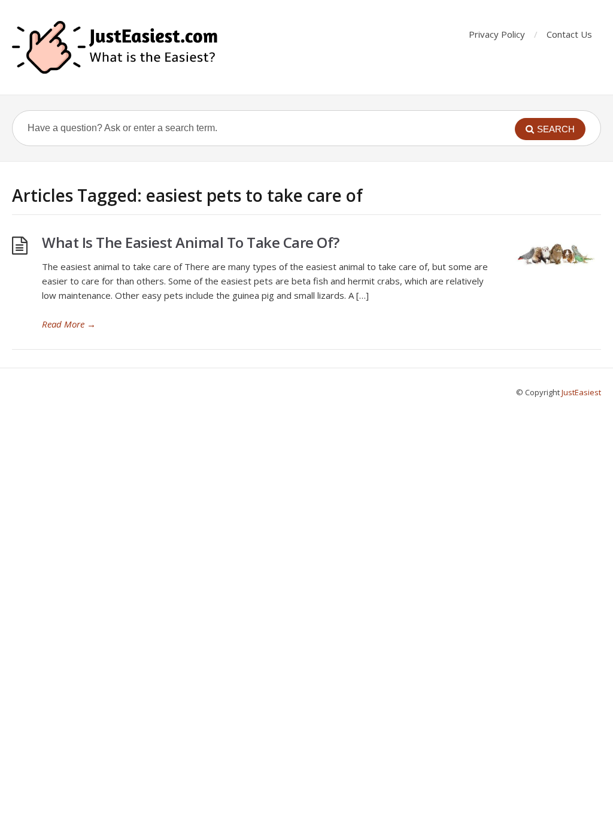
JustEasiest (581, 392)
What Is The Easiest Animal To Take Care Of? (190, 242)
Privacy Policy (497, 34)
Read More (69, 324)
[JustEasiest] (116, 47)
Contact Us (569, 34)
